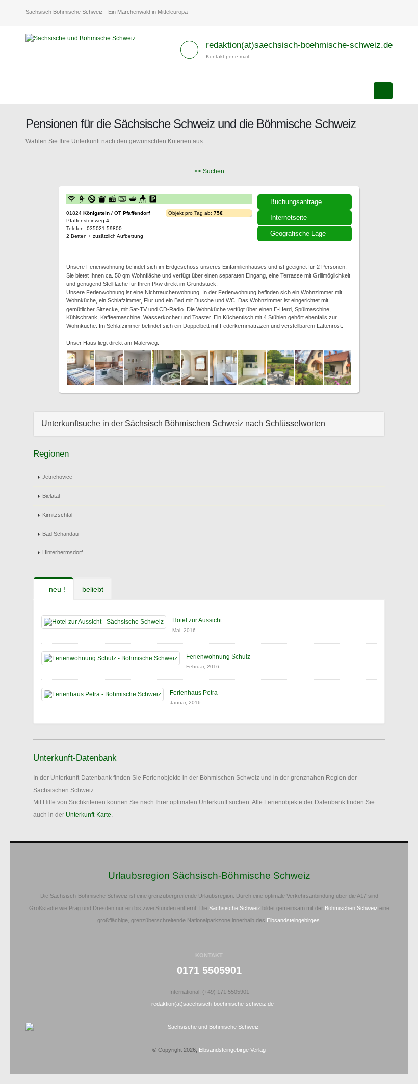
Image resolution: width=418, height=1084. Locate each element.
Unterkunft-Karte (88, 814)
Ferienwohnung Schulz (218, 656)
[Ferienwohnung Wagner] (80, 367)
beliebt (92, 589)
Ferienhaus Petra (194, 692)
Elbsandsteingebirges (293, 920)
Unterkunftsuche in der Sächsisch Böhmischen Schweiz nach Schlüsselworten (183, 423)
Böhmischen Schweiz (351, 908)
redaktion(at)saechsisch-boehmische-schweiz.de (299, 45)
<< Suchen (209, 171)
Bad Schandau (60, 534)
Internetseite (288, 217)
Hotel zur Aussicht (197, 620)
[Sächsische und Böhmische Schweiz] (84, 37)
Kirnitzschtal (57, 515)
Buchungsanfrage (296, 202)
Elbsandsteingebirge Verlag (232, 1050)
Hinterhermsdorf (62, 552)
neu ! (56, 589)
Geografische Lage (298, 233)
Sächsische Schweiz (234, 908)
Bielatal (51, 496)
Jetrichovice (57, 477)
